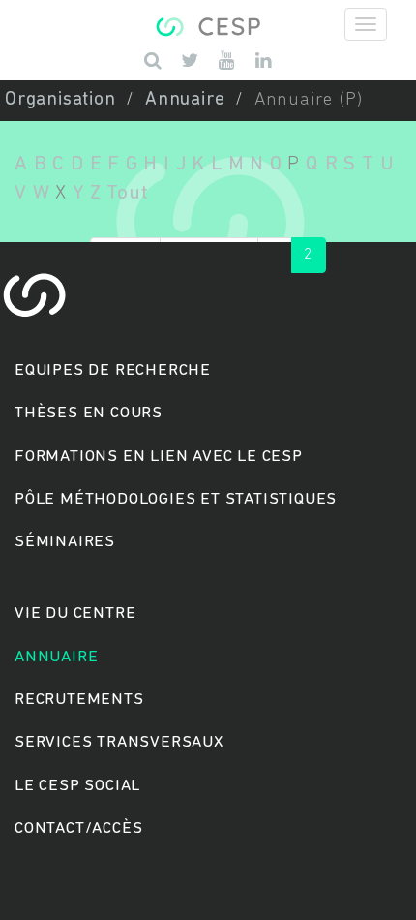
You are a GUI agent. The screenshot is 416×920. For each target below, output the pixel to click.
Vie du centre (75, 613)
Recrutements (79, 699)
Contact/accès (78, 828)
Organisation (60, 100)
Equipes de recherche (113, 370)
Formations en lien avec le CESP (159, 456)
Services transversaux (119, 742)
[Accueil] (207, 24)
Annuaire (184, 100)
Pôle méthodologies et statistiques (176, 499)
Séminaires (65, 542)
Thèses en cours (89, 413)
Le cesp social (77, 786)
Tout (127, 193)
